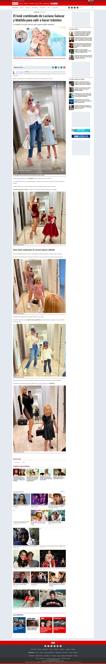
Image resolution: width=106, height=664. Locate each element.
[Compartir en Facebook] (53, 67)
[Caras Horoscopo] (81, 137)
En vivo (91, 3)
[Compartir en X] (56, 67)
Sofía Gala (22, 7)
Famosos (26, 3)
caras (46, 619)
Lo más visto (73, 29)
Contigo (41, 652)
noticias (19, 619)
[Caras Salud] (81, 131)
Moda (41, 3)
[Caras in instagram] (69, 8)
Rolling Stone (59, 652)
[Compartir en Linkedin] (61, 67)
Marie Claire (45, 649)
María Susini (28, 7)
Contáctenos (47, 655)
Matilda (23, 462)
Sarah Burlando (43, 7)
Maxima (76, 652)
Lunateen (68, 649)
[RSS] (58, 646)
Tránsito (75, 655)
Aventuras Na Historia (49, 652)
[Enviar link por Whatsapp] (59, 67)
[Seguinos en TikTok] (77, 8)
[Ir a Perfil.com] (91, 1)
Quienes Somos (39, 655)
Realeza (37, 3)
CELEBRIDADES (36, 12)
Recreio (71, 652)
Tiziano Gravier (15, 7)
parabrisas (59, 619)
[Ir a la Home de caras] (15, 4)
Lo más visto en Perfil (76, 79)
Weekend (56, 649)
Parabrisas (62, 649)
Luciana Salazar (20, 72)
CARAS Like (54, 3)
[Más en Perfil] (20, 615)
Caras (37, 652)
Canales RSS (31, 655)
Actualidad (31, 3)
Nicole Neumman (35, 7)
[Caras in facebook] (72, 8)
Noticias (21, 3)
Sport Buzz (65, 652)
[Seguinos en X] (75, 8)
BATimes (73, 649)
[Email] (64, 67)
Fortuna (51, 649)
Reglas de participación (67, 655)
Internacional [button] (46, 3)
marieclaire (33, 619)
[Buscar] (92, 7)
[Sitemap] (61, 646)
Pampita (48, 7)
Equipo (58, 655)
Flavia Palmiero (55, 7)
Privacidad (53, 655)
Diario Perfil (33, 649)
